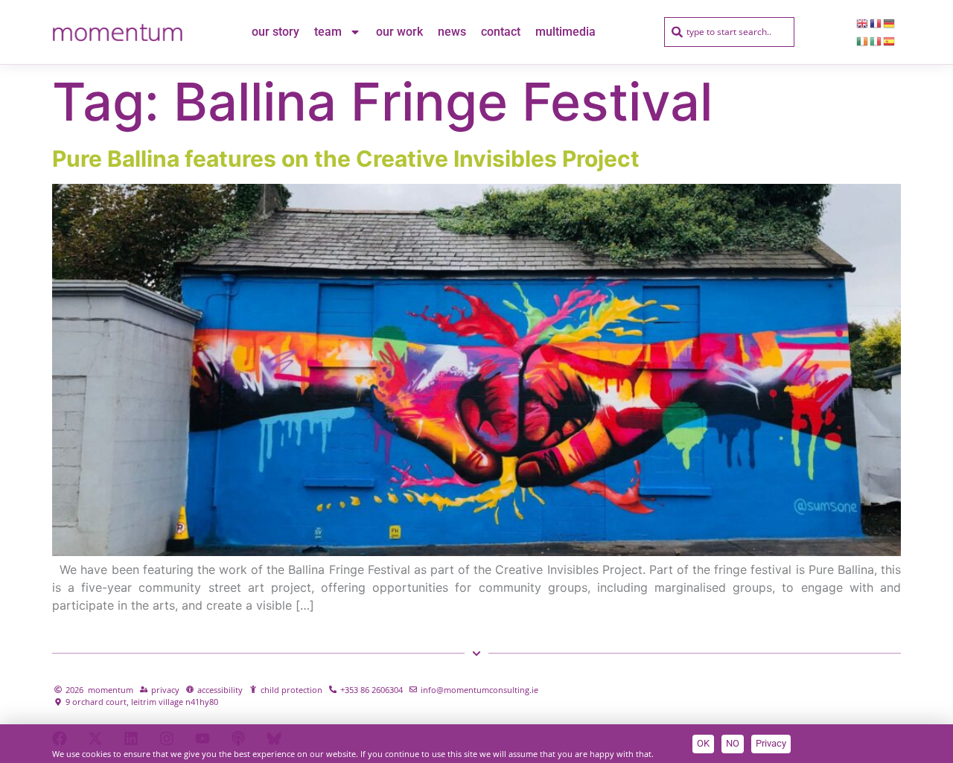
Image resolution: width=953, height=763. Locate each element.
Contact (500, 32)
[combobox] (729, 32)
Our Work (399, 32)
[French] (876, 23)
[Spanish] (889, 40)
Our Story (275, 32)
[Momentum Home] (117, 32)
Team (328, 32)
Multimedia (565, 32)
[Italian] (876, 40)
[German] (889, 23)
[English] (863, 23)
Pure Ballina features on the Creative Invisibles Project (346, 158)
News (452, 32)
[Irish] (863, 40)
